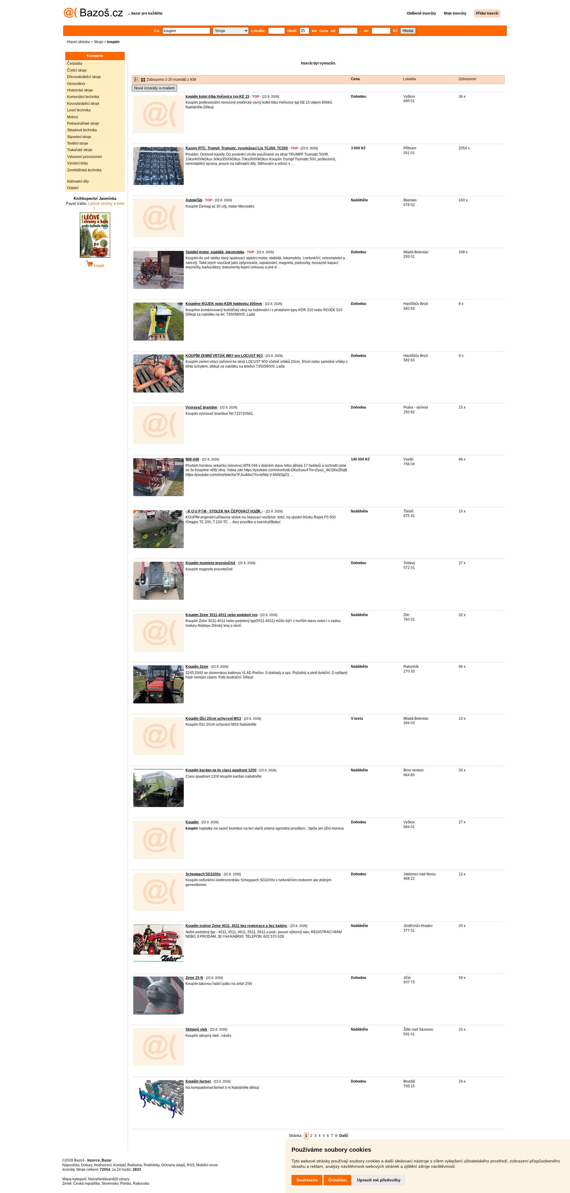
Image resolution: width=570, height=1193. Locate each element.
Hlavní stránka (78, 42)
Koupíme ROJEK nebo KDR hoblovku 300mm (224, 304)
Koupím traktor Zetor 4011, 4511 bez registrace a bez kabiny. (236, 926)
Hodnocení (103, 1165)
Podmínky (151, 1165)
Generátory (76, 84)
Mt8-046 (192, 459)
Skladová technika (82, 130)
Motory (72, 117)
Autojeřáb (194, 200)
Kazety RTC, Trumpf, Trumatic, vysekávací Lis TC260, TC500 (237, 148)
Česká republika (86, 1183)
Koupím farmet (198, 1081)
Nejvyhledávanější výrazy (108, 1179)
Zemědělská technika (84, 170)
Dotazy (86, 1165)
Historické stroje (80, 90)
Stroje (98, 42)
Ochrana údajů (173, 1165)
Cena (355, 79)
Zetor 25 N (194, 978)
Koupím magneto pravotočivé (210, 563)
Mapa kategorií (74, 1179)
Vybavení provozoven (84, 157)
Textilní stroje (77, 143)
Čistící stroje (77, 70)
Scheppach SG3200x (203, 874)
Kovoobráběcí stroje (83, 104)
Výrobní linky (77, 163)
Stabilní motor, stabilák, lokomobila (215, 252)
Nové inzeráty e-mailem (154, 88)
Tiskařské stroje (79, 150)
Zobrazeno (467, 79)
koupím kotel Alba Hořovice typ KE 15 (217, 96)
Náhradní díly (78, 181)
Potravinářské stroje (83, 123)
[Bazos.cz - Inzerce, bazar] (93, 17)
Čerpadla (74, 63)
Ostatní (72, 188)
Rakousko (141, 1183)
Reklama (134, 1165)
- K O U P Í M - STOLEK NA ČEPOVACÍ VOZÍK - (224, 511)
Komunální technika (83, 97)
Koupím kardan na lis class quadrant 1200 (221, 770)
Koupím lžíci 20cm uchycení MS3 (213, 718)
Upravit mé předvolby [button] (378, 1180)
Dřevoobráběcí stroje (84, 77)
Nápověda (70, 1165)
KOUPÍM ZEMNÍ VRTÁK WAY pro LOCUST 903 (224, 356)
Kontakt (119, 1165)
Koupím (192, 822)
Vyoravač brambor (201, 407)
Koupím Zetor (197, 666)
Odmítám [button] (337, 1180)
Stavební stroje (79, 137)
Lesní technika (79, 110)
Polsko (125, 1183)
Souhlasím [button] (307, 1180)
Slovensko (110, 1183)
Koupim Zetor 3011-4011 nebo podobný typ (221, 615)
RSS (190, 1165)
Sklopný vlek (196, 1029)
